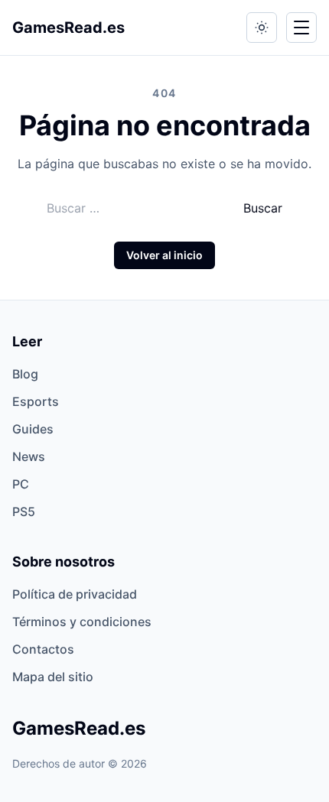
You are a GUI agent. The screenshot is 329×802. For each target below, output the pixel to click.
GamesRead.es (68, 27)
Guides (33, 429)
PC (20, 484)
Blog (25, 374)
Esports (35, 401)
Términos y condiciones (81, 621)
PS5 (23, 511)
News (28, 456)
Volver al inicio (164, 254)
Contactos (43, 649)
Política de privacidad (74, 594)
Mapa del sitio (52, 676)
